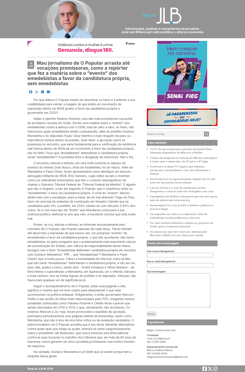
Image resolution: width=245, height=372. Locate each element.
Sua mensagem (156, 271)
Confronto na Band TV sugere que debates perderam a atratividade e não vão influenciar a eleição (180, 170)
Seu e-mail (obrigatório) (161, 261)
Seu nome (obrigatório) (160, 251)
